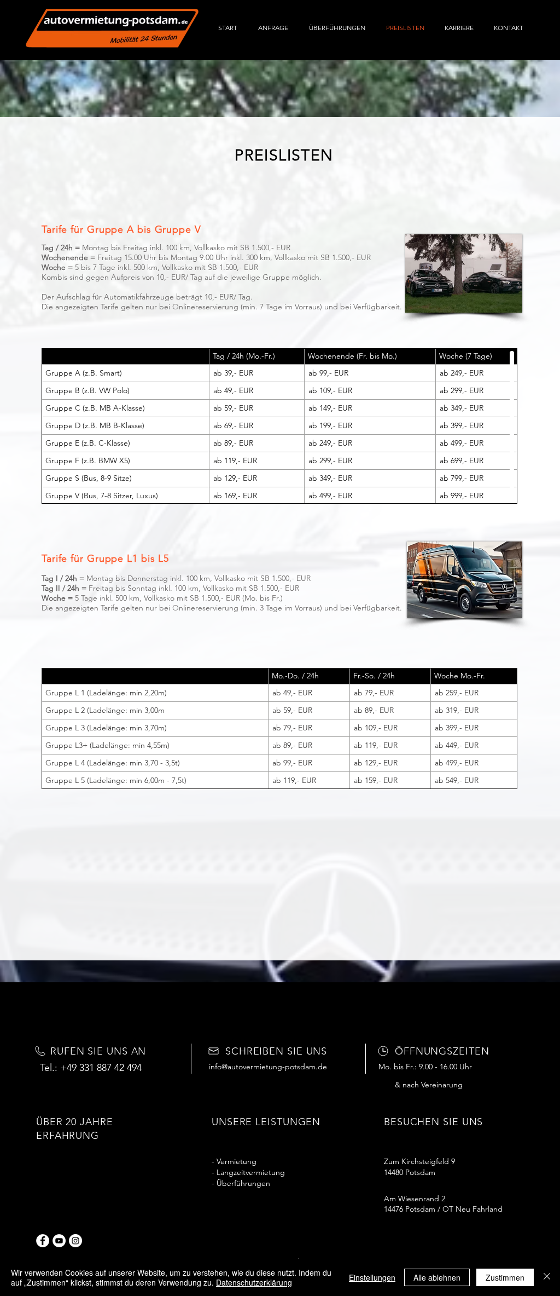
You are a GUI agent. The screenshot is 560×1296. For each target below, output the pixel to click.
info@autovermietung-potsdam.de (268, 1067)
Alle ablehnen (436, 1277)
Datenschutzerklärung (254, 1282)
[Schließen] (546, 1277)
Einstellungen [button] (372, 1277)
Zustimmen (505, 1277)
